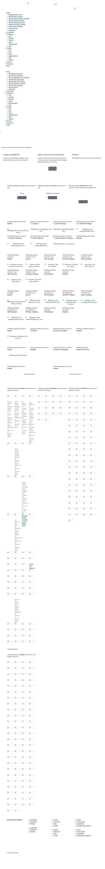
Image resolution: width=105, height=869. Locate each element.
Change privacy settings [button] (84, 826)
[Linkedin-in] (55, 852)
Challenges (10, 34)
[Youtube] (60, 852)
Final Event (10, 64)
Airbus (10, 42)
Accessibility (80, 824)
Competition (10, 32)
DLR (10, 36)
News (8, 13)
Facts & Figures (13, 28)
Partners (9, 48)
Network (11, 60)
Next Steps (12, 30)
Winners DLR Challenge (16, 26)
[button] (52, 70)
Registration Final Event (16, 14)
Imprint (79, 820)
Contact (55, 826)
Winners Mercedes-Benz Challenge (19, 18)
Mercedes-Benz (13, 44)
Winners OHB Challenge (16, 16)
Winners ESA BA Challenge (17, 22)
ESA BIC (11, 38)
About (8, 66)
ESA (10, 52)
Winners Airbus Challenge (16, 20)
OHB (10, 46)
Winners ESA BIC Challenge (17, 24)
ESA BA (11, 40)
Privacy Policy (81, 822)
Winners (9, 62)
